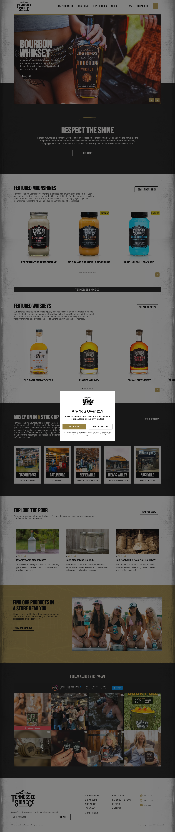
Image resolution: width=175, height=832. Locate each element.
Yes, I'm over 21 (74, 427)
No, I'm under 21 (100, 427)
